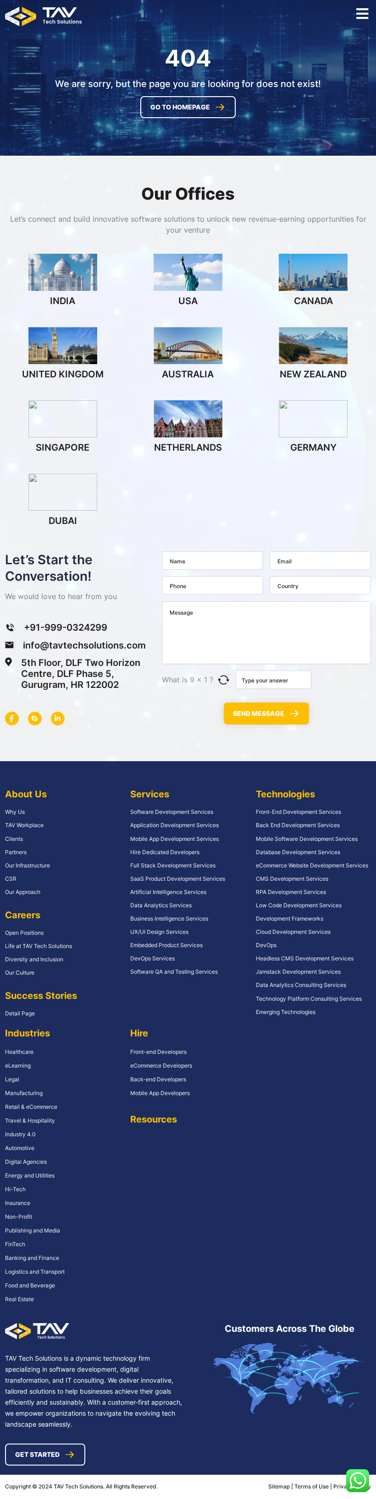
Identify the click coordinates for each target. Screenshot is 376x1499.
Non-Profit (18, 1216)
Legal (12, 1079)
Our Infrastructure (27, 865)
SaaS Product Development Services (177, 878)
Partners (16, 852)
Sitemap (279, 1486)
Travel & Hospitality (30, 1120)
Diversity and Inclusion (34, 959)
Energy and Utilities (30, 1175)
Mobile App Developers (160, 1093)
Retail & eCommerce (31, 1106)
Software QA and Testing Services (174, 971)
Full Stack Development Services (173, 865)
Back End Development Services (298, 825)
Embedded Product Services (166, 945)
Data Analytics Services (161, 905)
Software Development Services (171, 811)
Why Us (15, 811)
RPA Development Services (291, 891)
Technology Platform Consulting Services (309, 998)
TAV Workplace (24, 825)
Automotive (19, 1148)
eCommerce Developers (161, 1065)
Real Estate (19, 1299)
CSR (11, 878)
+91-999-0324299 (65, 627)
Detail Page (20, 1013)
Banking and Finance (32, 1257)
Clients (14, 838)
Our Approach (22, 891)
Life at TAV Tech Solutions (38, 946)
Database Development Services (298, 852)
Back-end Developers (158, 1079)
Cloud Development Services (293, 931)
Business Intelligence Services (169, 918)
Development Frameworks (289, 918)
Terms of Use (312, 1486)
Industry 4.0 (20, 1134)
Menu (362, 14)
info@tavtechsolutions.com (84, 645)
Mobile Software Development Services (307, 838)
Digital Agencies (26, 1161)
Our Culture (19, 972)
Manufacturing (24, 1093)
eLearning (18, 1065)
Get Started (37, 1454)
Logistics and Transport (35, 1271)
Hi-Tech (15, 1189)
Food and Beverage (30, 1285)
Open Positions (24, 932)
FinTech (15, 1244)
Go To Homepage (180, 107)
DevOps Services (152, 958)
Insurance (17, 1202)
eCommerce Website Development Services (312, 865)
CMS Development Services (292, 878)
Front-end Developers (158, 1051)
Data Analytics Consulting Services (301, 984)
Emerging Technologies (285, 1011)
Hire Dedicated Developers (164, 852)
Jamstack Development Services (298, 971)
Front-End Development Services (298, 811)
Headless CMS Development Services (305, 958)
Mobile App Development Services (174, 838)
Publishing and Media (32, 1230)
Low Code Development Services (299, 905)
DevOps (266, 945)
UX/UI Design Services (159, 931)
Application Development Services (174, 825)
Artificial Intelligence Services (168, 891)
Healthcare (19, 1051)
